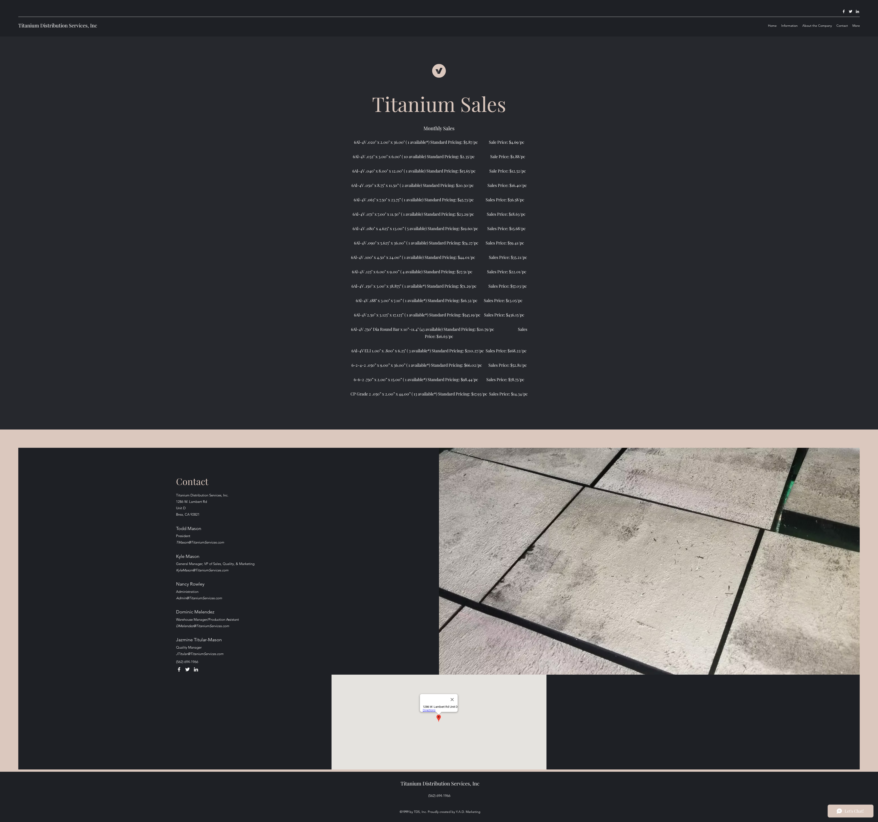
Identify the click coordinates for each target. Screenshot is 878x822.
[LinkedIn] (857, 11)
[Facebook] (843, 11)
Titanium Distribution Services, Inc (57, 25)
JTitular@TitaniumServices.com (199, 654)
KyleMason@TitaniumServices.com (202, 570)
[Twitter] (850, 11)
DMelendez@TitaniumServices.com (202, 626)
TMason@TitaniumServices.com (200, 542)
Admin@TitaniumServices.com (199, 598)
